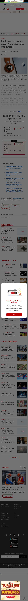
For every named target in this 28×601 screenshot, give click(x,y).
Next (14, 314)
